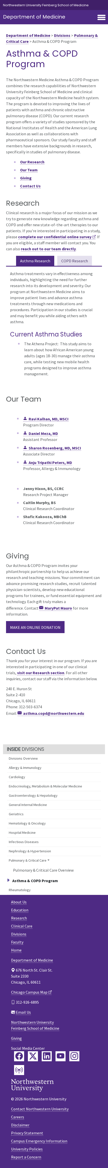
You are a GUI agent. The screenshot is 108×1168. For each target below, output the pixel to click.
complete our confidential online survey (54, 236)
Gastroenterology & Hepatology (33, 795)
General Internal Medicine (28, 804)
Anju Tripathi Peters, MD (50, 462)
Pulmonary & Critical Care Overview (43, 870)
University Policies (27, 1148)
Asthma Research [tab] (35, 260)
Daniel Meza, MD (43, 433)
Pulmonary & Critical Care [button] (27, 860)
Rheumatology (20, 890)
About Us (19, 901)
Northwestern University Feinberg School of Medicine (46, 5)
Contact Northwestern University (40, 1108)
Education (19, 909)
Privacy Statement (27, 1132)
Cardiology (17, 777)
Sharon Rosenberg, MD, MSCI (55, 447)
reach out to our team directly (48, 248)
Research (19, 917)
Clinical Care (21, 925)
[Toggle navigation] (101, 18)
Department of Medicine (34, 16)
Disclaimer (20, 1124)
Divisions (62, 35)
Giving (16, 1038)
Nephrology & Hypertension (30, 851)
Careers (17, 1116)
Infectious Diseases (24, 842)
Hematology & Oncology (27, 823)
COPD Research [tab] (74, 260)
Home (16, 950)
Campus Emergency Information (39, 1140)
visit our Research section (40, 672)
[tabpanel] (54, 325)
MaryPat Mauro (58, 608)
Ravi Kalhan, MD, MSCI (49, 418)
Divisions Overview (23, 758)
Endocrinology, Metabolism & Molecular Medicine (45, 786)
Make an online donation (35, 627)
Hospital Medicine (22, 832)
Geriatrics (16, 814)
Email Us (23, 1012)
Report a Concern (26, 1156)
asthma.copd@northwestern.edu (53, 713)
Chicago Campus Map (29, 992)
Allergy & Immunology (25, 767)
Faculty (17, 942)
